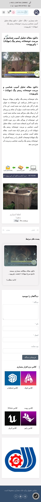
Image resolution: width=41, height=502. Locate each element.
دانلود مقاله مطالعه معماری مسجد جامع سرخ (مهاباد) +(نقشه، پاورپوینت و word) (21, 272)
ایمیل (35, 335)
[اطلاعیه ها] (13, 12)
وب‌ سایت (34, 346)
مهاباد (16, 220)
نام (36, 324)
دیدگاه (35, 302)
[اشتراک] (6, 36)
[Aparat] (25, 496)
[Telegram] (21, 496)
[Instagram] (16, 496)
